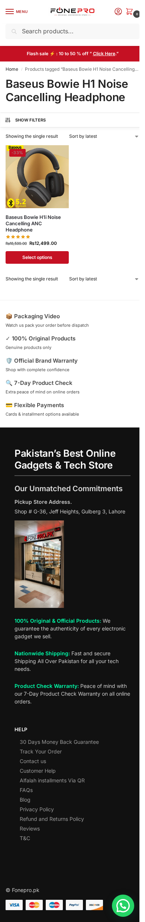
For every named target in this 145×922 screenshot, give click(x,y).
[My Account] (118, 12)
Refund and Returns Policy (52, 819)
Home (12, 69)
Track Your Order (41, 751)
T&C (25, 838)
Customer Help (38, 771)
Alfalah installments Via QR (52, 780)
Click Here (104, 53)
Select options (37, 257)
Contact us (33, 761)
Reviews (30, 828)
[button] (130, 12)
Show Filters (30, 120)
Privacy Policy (37, 809)
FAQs (26, 790)
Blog (25, 799)
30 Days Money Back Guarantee (59, 742)
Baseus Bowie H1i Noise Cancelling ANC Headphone (33, 223)
